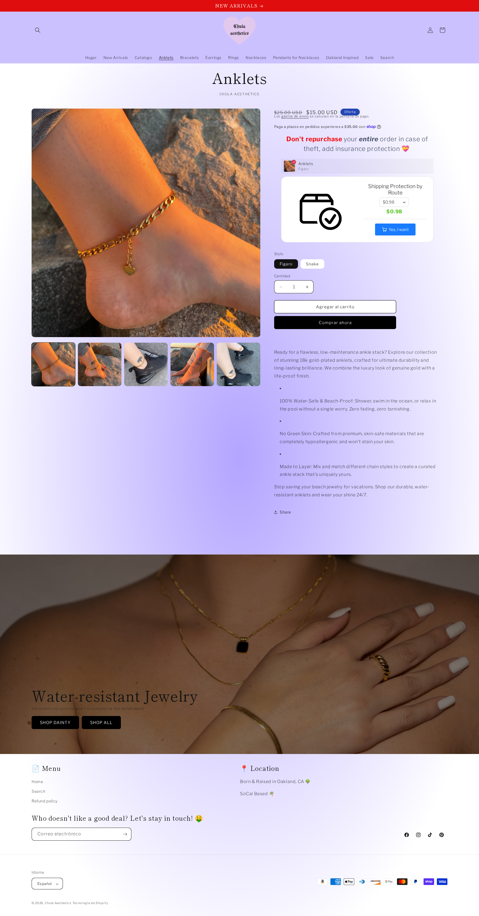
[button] (38, 30)
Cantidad (282, 276)
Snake (312, 263)
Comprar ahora (335, 322)
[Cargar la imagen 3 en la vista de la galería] (146, 364)
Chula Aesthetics (58, 903)
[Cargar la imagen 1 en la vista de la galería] (53, 364)
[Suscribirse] (125, 834)
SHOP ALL (101, 722)
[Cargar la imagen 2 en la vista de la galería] (99, 364)
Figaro (286, 263)
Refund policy (45, 801)
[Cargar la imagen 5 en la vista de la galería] (192, 364)
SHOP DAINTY (55, 722)
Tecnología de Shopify (90, 903)
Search (38, 791)
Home (37, 781)
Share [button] (285, 512)
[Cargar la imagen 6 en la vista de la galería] (238, 364)
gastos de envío (295, 116)
